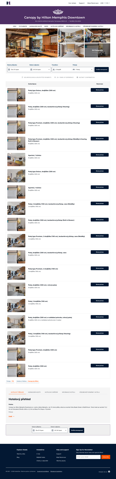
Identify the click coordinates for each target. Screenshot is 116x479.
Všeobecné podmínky (56, 471)
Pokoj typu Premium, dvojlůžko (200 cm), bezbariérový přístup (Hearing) (54, 123)
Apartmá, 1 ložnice (34, 155)
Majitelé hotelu (41, 457)
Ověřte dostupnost (101, 69)
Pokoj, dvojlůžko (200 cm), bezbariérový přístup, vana (47, 253)
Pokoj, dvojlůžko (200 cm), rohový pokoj (42, 285)
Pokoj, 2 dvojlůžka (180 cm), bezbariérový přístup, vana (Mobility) (51, 204)
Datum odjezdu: (34, 65)
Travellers (55, 65)
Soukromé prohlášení (43, 471)
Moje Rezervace (92, 3)
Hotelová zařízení (57, 26)
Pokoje (75, 65)
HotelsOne (17, 471)
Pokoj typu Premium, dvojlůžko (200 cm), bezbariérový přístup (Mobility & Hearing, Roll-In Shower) (57, 140)
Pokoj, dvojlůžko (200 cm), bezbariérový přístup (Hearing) (49, 107)
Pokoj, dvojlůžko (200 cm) (37, 366)
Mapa (46, 26)
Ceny (14, 26)
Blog (18, 457)
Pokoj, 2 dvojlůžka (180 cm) (38, 301)
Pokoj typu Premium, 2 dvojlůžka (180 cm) (43, 269)
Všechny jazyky (61, 460)
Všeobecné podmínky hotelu (93, 26)
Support (82, 3)
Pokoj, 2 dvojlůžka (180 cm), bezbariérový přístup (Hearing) (49, 334)
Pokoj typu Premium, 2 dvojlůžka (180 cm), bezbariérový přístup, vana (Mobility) (56, 236)
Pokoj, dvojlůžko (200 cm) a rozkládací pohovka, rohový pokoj (50, 317)
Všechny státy (21, 454)
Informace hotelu (68, 392)
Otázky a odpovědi (42, 460)
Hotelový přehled (17, 392)
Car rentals (72, 3)
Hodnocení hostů (35, 26)
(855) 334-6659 (76, 21)
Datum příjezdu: (12, 65)
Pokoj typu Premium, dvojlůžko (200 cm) (42, 350)
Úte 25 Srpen (15, 69)
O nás (38, 454)
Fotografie (23, 26)
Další (10, 416)
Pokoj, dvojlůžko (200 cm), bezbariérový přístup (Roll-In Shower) (51, 220)
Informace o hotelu (73, 26)
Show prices (100, 90)
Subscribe (106, 457)
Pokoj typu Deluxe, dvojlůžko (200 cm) (42, 90)
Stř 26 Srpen (37, 69)
